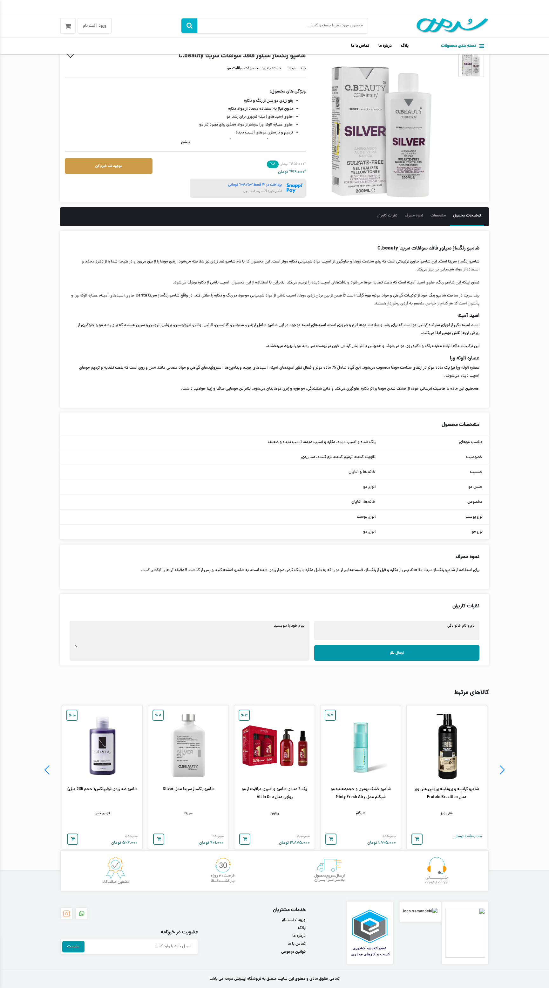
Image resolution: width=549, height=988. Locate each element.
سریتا (292, 68)
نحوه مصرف (414, 216)
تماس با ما (360, 46)
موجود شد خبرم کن (108, 166)
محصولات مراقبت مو (244, 68)
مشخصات (438, 216)
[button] (502, 770)
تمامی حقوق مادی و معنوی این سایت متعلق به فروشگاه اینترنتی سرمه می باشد (274, 979)
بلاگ (405, 46)
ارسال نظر (397, 653)
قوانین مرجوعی (293, 952)
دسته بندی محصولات (458, 46)
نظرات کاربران (387, 216)
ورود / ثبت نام (294, 920)
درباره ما (385, 46)
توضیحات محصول (467, 216)
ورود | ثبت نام (94, 26)
